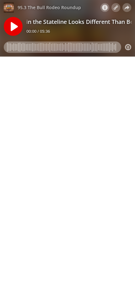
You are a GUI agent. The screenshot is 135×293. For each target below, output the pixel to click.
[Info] (104, 7)
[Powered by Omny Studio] (128, 47)
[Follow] (115, 7)
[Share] (126, 7)
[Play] (13, 26)
